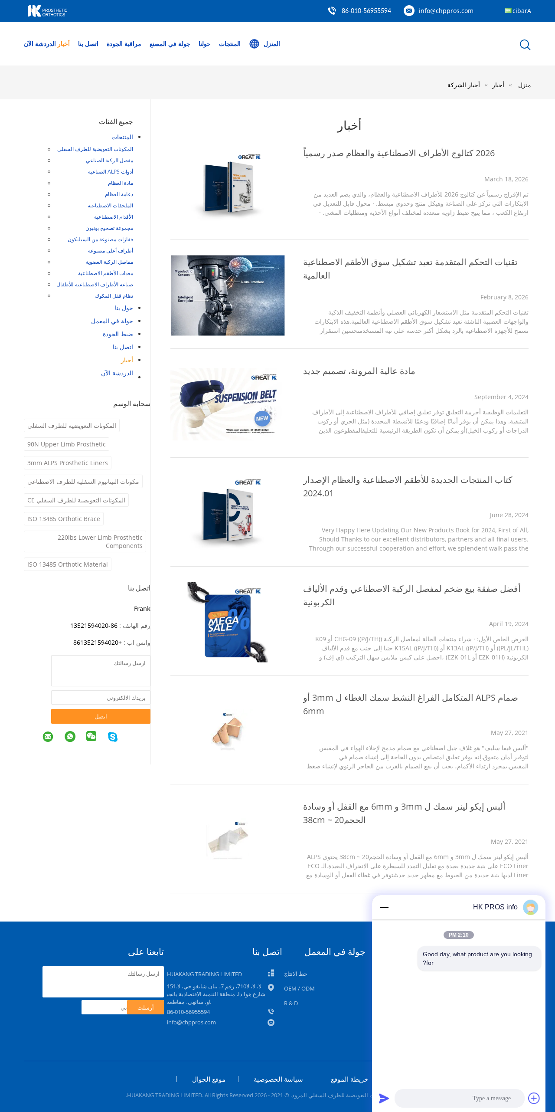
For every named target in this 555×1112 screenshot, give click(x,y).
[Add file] (534, 1098)
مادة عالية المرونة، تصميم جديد (359, 371)
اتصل (101, 716)
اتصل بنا (88, 43)
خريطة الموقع (349, 1079)
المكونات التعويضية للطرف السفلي (95, 149)
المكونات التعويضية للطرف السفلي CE (76, 500)
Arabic (522, 11)
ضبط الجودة (118, 334)
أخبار (64, 43)
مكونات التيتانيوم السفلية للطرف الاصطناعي (83, 481)
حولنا (205, 43)
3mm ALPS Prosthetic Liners (67, 463)
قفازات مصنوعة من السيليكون (100, 239)
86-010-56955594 (366, 11)
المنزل (272, 43)
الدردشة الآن (40, 43)
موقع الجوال (208, 1079)
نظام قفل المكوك (114, 295)
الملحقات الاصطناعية (110, 205)
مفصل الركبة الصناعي (109, 160)
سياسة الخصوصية (278, 1079)
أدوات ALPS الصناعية (110, 171)
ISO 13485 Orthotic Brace (63, 519)
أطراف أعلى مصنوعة (110, 250)
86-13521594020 (94, 625)
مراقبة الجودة (124, 43)
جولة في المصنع (170, 43)
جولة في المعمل (112, 321)
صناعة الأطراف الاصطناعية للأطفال (94, 284)
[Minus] (384, 907)
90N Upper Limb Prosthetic (66, 444)
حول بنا (124, 308)
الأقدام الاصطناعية (113, 216)
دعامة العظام (119, 194)
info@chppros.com (446, 11)
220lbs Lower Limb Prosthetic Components (100, 541)
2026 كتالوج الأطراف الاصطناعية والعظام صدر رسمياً (399, 153)
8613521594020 (95, 642)
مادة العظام (120, 183)
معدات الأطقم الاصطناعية (105, 273)
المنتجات (230, 43)
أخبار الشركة (463, 85)
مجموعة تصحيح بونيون (109, 228)
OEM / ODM (299, 988)
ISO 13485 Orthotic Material (67, 564)
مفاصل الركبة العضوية (109, 262)
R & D (291, 1003)
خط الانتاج (295, 974)
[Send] (384, 1098)
